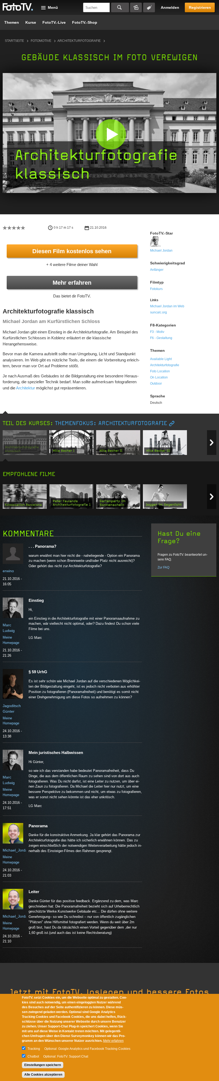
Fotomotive (41, 41)
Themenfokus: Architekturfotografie (111, 423)
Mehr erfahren (72, 282)
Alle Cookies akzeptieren (43, 1074)
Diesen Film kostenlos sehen (71, 251)
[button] (111, 134)
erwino (8, 571)
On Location (159, 377)
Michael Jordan (161, 250)
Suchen (120, 7)
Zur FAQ (163, 567)
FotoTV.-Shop (84, 22)
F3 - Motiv (157, 332)
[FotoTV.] (18, 7)
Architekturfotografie (79, 41)
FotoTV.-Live (54, 22)
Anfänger (156, 270)
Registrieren (200, 7)
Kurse (30, 22)
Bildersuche (136, 7)
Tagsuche (149, 7)
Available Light (161, 359)
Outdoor (156, 383)
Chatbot (33, 1056)
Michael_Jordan (16, 850)
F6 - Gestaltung (161, 338)
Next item (211, 442)
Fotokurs (156, 289)
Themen (11, 22)
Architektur (25, 388)
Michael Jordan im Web (167, 306)
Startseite (14, 41)
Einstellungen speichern (42, 1065)
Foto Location (160, 371)
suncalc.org (158, 312)
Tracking (34, 1049)
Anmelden (170, 7)
